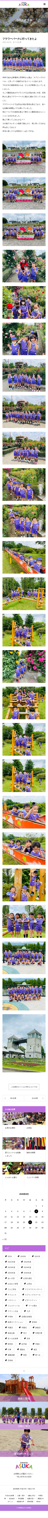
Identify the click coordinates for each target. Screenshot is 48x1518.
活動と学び (31, 1495)
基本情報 (30, 1501)
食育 (25, 1355)
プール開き (32, 1306)
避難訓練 (11, 1355)
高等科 (10, 1360)
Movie (38, 1501)
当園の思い (31, 1498)
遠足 (35, 1349)
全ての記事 (17, 42)
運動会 (22, 1349)
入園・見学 (21, 1495)
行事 (9, 1349)
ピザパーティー (31, 1300)
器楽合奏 (11, 1333)
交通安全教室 (27, 1317)
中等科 (10, 1317)
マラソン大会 (13, 1311)
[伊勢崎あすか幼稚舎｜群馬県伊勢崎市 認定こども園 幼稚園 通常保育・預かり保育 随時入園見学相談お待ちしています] (24, 1465)
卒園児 (10, 1328)
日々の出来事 (13, 1339)
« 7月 (4, 1239)
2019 (10, 1256)
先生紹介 (12, 1498)
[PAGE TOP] (24, 1371)
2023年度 (11, 1267)
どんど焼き (12, 1289)
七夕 (28, 1311)
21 (30, 1222)
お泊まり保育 (13, 1284)
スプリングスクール (32, 1295)
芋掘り (37, 1344)
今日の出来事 (9, 1495)
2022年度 (27, 1262)
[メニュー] (44, 4)
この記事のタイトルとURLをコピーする (24, 1087)
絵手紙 (24, 1344)
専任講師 (21, 1498)
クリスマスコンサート (33, 1289)
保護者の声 (20, 1501)
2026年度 (27, 1273)
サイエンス (12, 1295)
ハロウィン (12, 1300)
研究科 (10, 1344)
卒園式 (24, 1328)
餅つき (37, 1355)
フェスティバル (14, 1306)
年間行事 (38, 1333)
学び (25, 1333)
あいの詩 (11, 1278)
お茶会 (29, 1284)
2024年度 (27, 1267)
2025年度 (11, 1273)
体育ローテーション (15, 1322)
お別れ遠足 (27, 1278)
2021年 (37, 1256)
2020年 (23, 1256)
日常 (28, 1339)
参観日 (37, 1328)
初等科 (34, 1322)
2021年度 (11, 1262)
